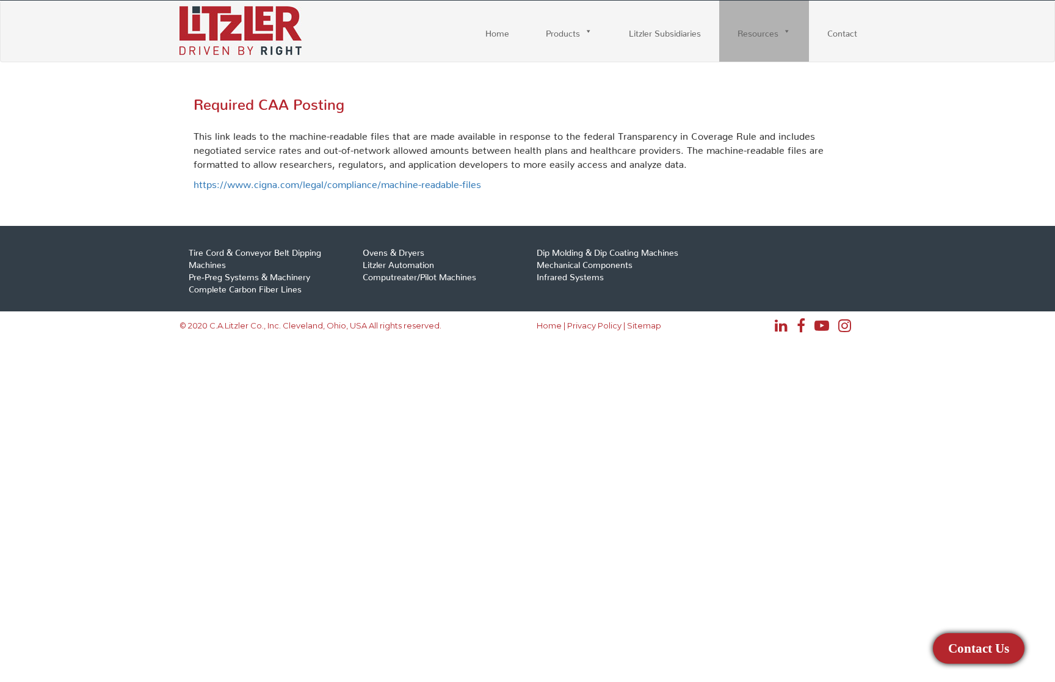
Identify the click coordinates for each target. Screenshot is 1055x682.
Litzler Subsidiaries (665, 31)
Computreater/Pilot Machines (419, 275)
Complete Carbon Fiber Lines (245, 287)
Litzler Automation (398, 262)
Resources (758, 31)
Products (563, 31)
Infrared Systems (570, 275)
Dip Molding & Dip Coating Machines (607, 250)
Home (497, 31)
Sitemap (644, 325)
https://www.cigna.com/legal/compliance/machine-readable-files (337, 182)
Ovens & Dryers (393, 250)
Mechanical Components (585, 262)
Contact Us (979, 648)
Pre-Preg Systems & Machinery (249, 275)
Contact (842, 31)
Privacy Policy (594, 325)
